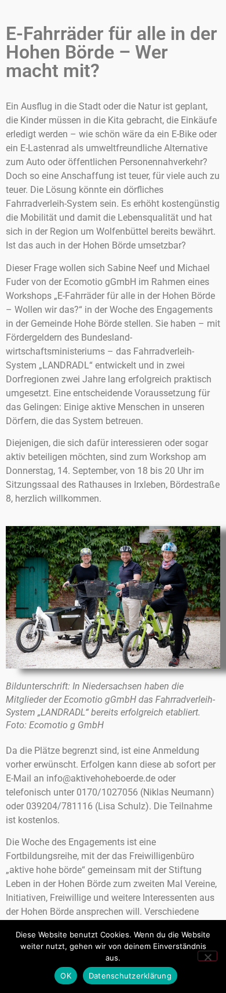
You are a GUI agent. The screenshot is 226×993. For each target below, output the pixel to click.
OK (65, 975)
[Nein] (207, 956)
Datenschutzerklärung (130, 975)
